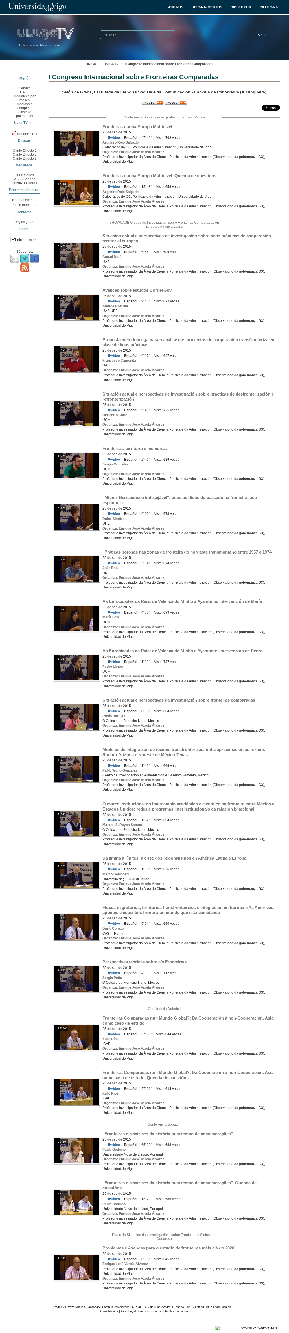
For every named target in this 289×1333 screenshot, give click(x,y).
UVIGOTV (111, 64)
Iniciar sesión (26, 240)
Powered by (258, 1327)
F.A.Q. (24, 92)
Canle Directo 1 (25, 151)
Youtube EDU (26, 134)
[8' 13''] (76, 1267)
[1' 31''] (76, 667)
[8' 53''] (76, 717)
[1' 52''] (76, 823)
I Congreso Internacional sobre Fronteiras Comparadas (169, 64)
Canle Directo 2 (25, 155)
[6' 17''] (76, 359)
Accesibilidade (109, 1311)
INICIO (92, 64)
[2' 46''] (76, 465)
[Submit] (167, 35)
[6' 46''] (76, 255)
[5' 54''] (76, 569)
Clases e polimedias (24, 114)
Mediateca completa (25, 106)
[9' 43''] (76, 307)
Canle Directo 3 (25, 159)
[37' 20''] (76, 1037)
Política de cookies (177, 1311)
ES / (258, 35)
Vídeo (115, 138)
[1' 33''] (76, 875)
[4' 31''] (76, 979)
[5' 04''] (76, 927)
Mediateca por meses (25, 98)
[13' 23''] (76, 1202)
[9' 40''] (76, 413)
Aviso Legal (128, 1311)
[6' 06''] (76, 517)
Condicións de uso (150, 1311)
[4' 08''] (76, 618)
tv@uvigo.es (24, 222)
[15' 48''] (76, 193)
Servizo (24, 88)
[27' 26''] (76, 1092)
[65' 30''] (76, 1150)
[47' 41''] (76, 143)
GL (266, 35)
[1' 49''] (76, 769)
